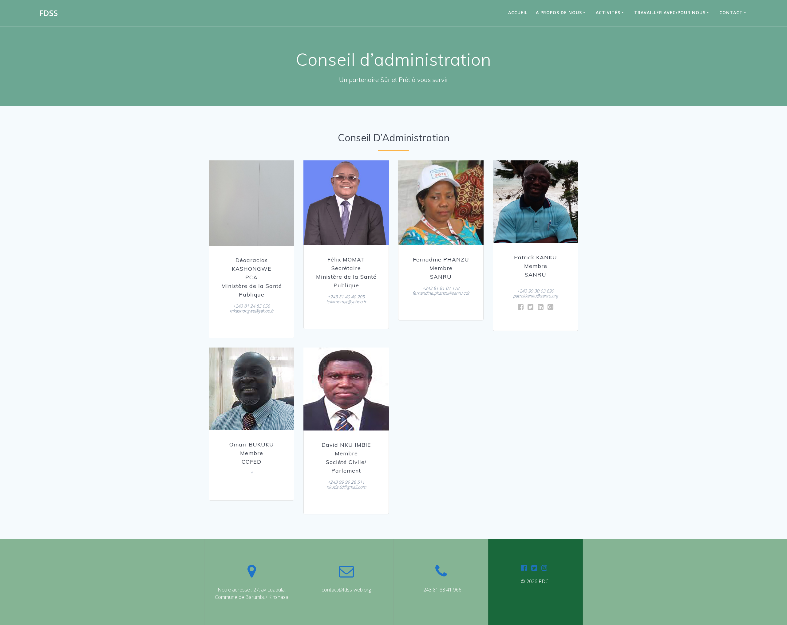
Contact (731, 12)
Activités (608, 12)
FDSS (48, 13)
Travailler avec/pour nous (670, 12)
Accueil (518, 12)
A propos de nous (559, 12)
